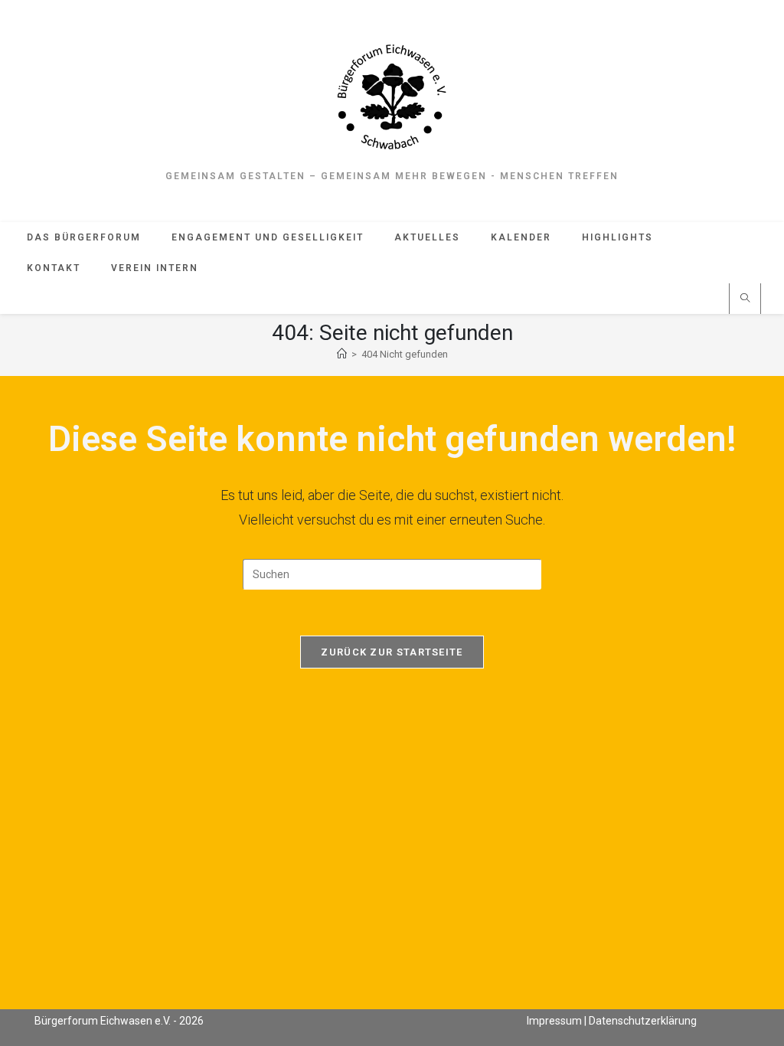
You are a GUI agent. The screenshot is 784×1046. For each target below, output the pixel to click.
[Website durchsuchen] (745, 299)
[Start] (342, 354)
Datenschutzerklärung (643, 1021)
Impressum (554, 1021)
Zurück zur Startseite (391, 652)
